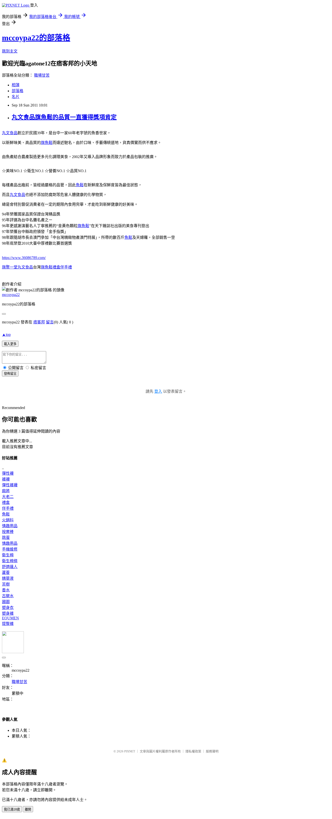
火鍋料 (8, 520)
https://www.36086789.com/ (24, 258)
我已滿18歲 (12, 809)
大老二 (8, 497)
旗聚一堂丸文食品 (17, 267)
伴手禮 (8, 508)
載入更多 (10, 344)
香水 (6, 590)
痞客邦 (39, 322)
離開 (28, 809)
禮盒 (6, 502)
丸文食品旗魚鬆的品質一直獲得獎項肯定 (64, 117)
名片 (15, 97)
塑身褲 (8, 613)
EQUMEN (10, 618)
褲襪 (6, 479)
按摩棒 (8, 532)
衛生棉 (8, 555)
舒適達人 (9, 567)
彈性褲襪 (9, 485)
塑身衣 (8, 607)
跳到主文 (9, 51)
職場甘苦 (42, 75)
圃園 (6, 602)
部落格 (17, 91)
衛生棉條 (9, 561)
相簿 (15, 85)
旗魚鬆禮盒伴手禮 (56, 267)
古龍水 (8, 596)
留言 (50, 322)
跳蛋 (6, 537)
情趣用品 (9, 526)
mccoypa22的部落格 (36, 37)
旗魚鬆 (46, 143)
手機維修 (9, 549)
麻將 (6, 491)
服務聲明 (212, 751)
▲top (6, 334)
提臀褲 (8, 624)
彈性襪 (8, 473)
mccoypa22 (11, 295)
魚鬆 (80, 185)
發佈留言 (10, 373)
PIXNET (129, 751)
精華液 (8, 578)
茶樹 (6, 584)
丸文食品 (9, 133)
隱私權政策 (193, 751)
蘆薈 (6, 572)
